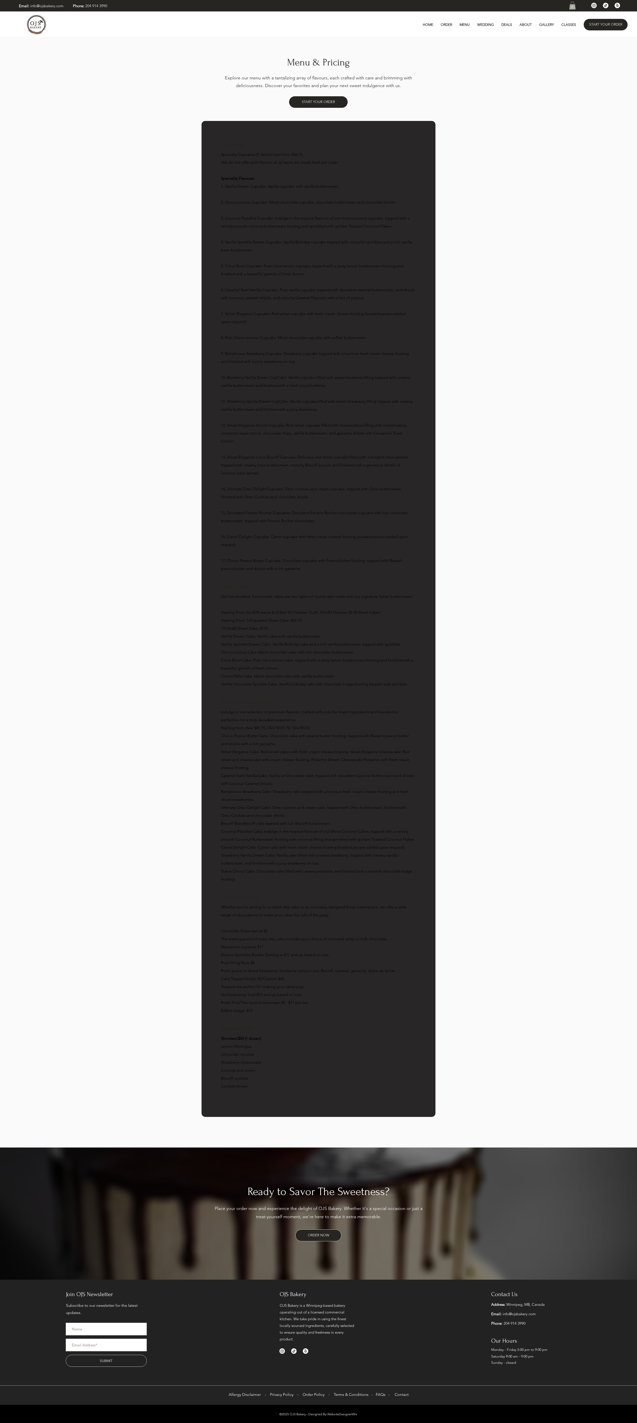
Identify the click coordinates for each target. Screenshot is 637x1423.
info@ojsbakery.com (46, 5)
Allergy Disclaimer (245, 1394)
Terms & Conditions (351, 1394)
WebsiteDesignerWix (342, 1414)
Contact (402, 1394)
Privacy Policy (281, 1394)
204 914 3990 (96, 5)
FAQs (380, 1394)
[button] (572, 5)
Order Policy (313, 1394)
